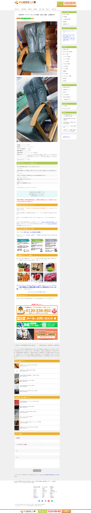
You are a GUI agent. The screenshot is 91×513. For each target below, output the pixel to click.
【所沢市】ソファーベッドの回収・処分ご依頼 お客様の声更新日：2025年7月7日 (29, 365)
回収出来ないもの (67, 99)
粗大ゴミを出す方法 (66, 108)
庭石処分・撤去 (65, 49)
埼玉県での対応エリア (67, 87)
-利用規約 (51, 489)
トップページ (35, 488)
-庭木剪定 (43, 496)
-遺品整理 (43, 489)
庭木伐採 (64, 78)
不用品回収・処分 (23, 18)
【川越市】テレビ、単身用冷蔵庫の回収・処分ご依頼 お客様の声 (25, 345)
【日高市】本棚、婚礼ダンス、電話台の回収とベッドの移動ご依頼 (49, 345)
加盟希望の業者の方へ (36, 497)
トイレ (71, 37)
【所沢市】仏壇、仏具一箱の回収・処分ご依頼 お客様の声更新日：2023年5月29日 (29, 391)
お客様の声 (30, 9)
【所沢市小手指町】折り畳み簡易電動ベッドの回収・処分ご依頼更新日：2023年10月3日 (29, 376)
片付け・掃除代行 (66, 14)
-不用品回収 (43, 488)
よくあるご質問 (65, 94)
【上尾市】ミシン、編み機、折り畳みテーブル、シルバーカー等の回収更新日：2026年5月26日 (30, 422)
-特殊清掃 (43, 493)
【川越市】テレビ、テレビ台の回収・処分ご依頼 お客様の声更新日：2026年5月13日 (29, 427)
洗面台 (68, 37)
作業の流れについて (66, 89)
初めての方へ (17, 9)
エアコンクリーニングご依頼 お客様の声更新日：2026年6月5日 (26, 417)
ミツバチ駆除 (66, 61)
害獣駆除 (64, 71)
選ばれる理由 (23, 9)
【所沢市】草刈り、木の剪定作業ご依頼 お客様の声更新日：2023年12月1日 (28, 370)
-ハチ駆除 (43, 494)
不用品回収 (65, 16)
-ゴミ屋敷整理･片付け (44, 490)
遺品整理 (64, 21)
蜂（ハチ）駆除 (65, 54)
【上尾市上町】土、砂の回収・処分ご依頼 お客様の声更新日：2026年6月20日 (28, 412)
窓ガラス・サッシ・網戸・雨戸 (69, 38)
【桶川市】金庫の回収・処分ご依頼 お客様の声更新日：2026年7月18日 (27, 407)
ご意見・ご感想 (41, 9)
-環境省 (51, 494)
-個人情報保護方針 (52, 490)
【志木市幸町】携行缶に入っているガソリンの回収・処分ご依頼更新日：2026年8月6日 (29, 402)
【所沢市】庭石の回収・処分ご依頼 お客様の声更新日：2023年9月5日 (27, 381)
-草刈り (43, 497)
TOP (32, 481)
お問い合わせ (54, 9)
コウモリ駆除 (65, 73)
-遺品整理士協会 (52, 497)
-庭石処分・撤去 (44, 491)
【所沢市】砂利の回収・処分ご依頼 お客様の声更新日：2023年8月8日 (27, 386)
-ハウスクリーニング (44, 492)
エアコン (69, 34)
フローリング (65, 34)
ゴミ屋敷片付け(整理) (66, 19)
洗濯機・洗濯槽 (65, 39)
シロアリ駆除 (65, 66)
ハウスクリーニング (67, 30)
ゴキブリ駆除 (65, 68)
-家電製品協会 (52, 496)
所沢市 (32, 18)
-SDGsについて (52, 495)
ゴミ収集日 (65, 105)
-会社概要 (51, 488)
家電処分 (29, 18)
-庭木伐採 (43, 495)
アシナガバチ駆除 (67, 56)
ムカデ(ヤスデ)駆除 (66, 63)
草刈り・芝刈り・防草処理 (67, 51)
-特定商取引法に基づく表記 (53, 491)
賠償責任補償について (36, 496)
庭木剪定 (64, 80)
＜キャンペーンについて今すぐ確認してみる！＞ (37, 291)
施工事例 (35, 9)
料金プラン (48, 9)
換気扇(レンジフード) (69, 35)
